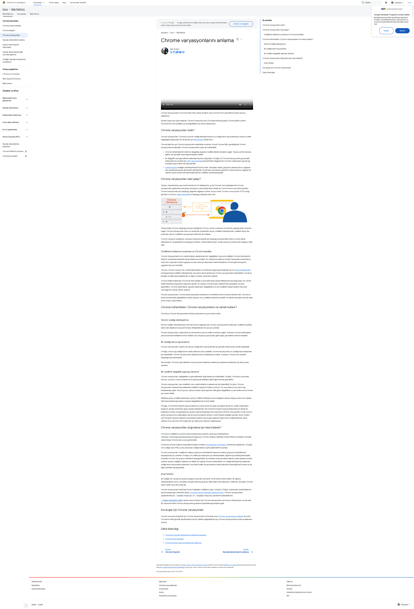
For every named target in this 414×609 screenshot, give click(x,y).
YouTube (289, 589)
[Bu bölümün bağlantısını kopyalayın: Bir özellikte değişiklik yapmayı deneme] (201, 372)
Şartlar (34, 604)
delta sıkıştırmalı (183, 194)
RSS (288, 595)
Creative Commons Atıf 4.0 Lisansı (196, 565)
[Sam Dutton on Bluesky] (180, 53)
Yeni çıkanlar (21, 14)
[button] (13, 99)
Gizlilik (40, 604)
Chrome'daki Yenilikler (78, 3)
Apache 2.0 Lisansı (230, 565)
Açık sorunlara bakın (38, 589)
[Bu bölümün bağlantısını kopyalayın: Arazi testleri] (176, 474)
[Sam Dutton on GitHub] (174, 53)
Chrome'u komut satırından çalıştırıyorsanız (207, 493)
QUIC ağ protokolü (194, 161)
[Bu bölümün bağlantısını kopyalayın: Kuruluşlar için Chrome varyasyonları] (206, 510)
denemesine (198, 140)
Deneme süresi (171, 167)
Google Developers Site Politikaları (173, 567)
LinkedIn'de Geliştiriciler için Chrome (299, 592)
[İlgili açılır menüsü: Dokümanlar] (44, 2)
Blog (64, 3)
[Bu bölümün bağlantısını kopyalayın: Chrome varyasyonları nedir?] (196, 130)
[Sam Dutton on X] (171, 53)
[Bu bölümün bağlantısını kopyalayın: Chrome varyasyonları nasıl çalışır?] (203, 179)
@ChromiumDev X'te (294, 585)
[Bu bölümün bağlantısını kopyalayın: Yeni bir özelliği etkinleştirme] (191, 320)
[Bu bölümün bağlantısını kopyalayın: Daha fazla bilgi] (180, 529)
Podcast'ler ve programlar (168, 595)
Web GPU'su (34, 14)
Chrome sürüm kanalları (174, 539)
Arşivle (161, 592)
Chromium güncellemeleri (168, 585)
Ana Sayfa (164, 32)
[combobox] (371, 3)
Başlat (402, 31)
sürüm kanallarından (243, 270)
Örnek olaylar (54, 3)
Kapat (386, 31)
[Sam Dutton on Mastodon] (177, 53)
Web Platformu (8, 14)
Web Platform (18, 9)
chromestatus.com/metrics (216, 445)
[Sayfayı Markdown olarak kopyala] (238, 39)
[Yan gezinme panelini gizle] (26, 605)
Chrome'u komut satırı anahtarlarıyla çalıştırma (183, 543)
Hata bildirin (36, 585)
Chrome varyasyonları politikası (231, 516)
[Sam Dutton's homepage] (183, 53)
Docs (5, 9)
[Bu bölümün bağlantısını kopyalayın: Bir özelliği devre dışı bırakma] (191, 342)
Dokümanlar (37, 3)
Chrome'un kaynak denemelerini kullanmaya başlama (185, 535)
